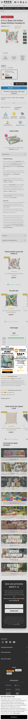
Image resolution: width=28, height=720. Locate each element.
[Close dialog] (26, 346)
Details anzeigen (16, 713)
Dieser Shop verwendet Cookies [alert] (8, 696)
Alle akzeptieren (14, 717)
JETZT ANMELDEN (7, 372)
